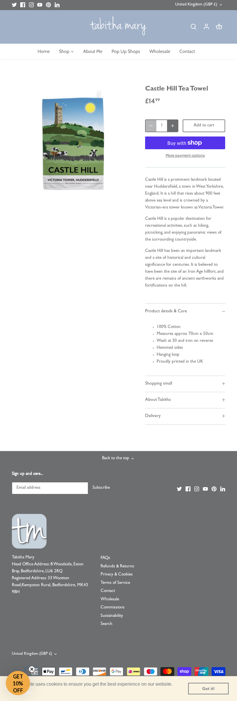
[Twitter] (14, 5)
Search (106, 624)
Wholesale (110, 599)
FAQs (105, 558)
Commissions (113, 608)
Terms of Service (115, 583)
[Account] (206, 27)
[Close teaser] (32, 669)
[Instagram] (31, 5)
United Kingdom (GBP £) (196, 5)
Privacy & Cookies (117, 575)
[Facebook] (22, 5)
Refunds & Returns (117, 567)
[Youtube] (39, 5)
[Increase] (172, 126)
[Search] (193, 27)
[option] (73, 140)
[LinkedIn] (57, 5)
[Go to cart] (219, 27)
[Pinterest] (48, 5)
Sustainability (112, 616)
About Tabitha (158, 400)
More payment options (185, 155)
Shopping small (158, 383)
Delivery (153, 416)
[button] (18, 683)
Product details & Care (166, 311)
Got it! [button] (208, 688)
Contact (108, 591)
